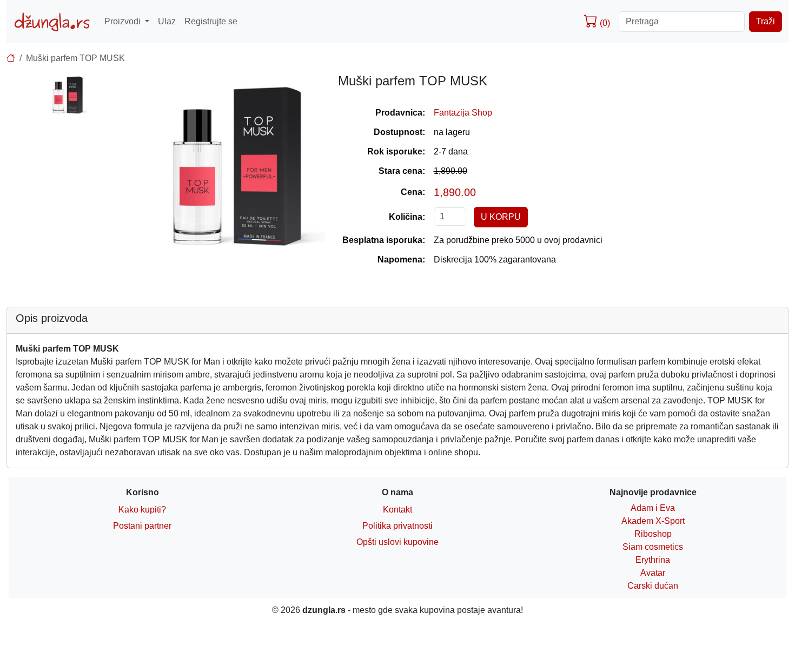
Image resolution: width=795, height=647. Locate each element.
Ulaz (167, 21)
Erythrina (652, 559)
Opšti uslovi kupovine (397, 542)
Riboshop (653, 533)
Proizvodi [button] (123, 21)
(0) (604, 23)
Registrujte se (210, 21)
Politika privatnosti (397, 525)
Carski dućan (652, 585)
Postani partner (142, 525)
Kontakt (397, 509)
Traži (765, 21)
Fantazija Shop (463, 112)
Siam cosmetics (652, 546)
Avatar (652, 572)
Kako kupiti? (142, 509)
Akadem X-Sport (653, 520)
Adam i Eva (653, 508)
